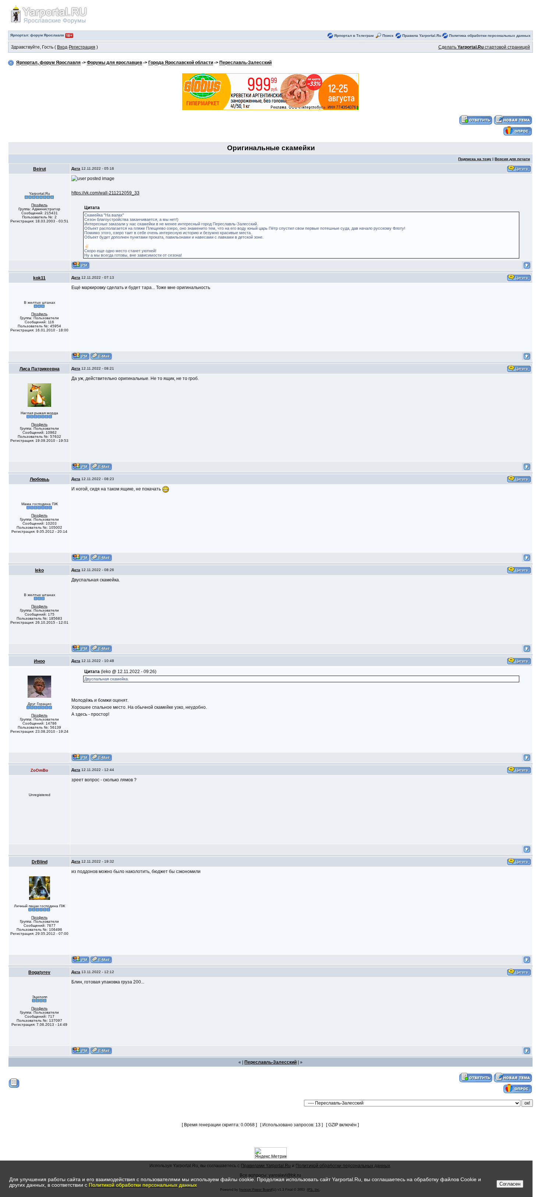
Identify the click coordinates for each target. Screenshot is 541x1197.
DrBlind (39, 862)
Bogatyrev (39, 972)
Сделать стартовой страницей (484, 47)
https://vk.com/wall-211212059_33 (105, 193)
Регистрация (82, 47)
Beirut (39, 169)
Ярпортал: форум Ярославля (37, 35)
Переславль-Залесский (245, 63)
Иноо (39, 661)
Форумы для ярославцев (114, 63)
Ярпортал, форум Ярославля (48, 63)
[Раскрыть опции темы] (14, 1082)
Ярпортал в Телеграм (354, 36)
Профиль (39, 205)
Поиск (387, 36)
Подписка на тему (474, 159)
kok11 (39, 278)
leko (39, 570)
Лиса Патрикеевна (40, 369)
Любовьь (39, 479)
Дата (75, 168)
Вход (62, 47)
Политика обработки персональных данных (490, 36)
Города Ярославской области (180, 63)
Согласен (509, 1184)
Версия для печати (512, 159)
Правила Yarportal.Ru (421, 36)
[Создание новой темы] (513, 120)
